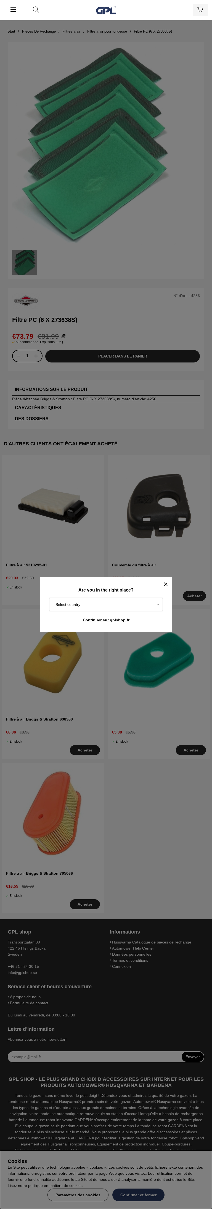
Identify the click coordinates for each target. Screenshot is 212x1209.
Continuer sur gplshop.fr (106, 620)
